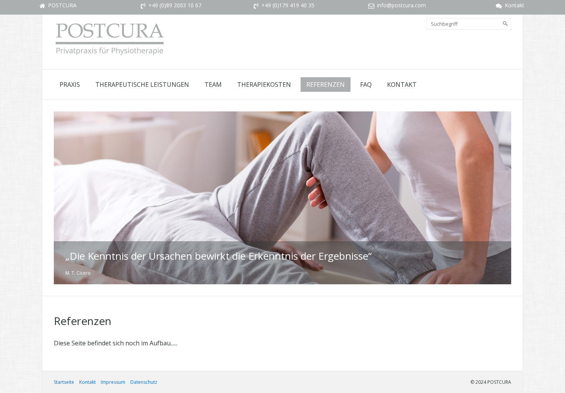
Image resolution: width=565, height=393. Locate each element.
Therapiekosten (264, 84)
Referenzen (325, 84)
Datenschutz (143, 382)
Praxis (70, 84)
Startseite (64, 382)
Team (213, 84)
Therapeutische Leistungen (142, 84)
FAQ (366, 84)
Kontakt (402, 84)
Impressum (113, 382)
